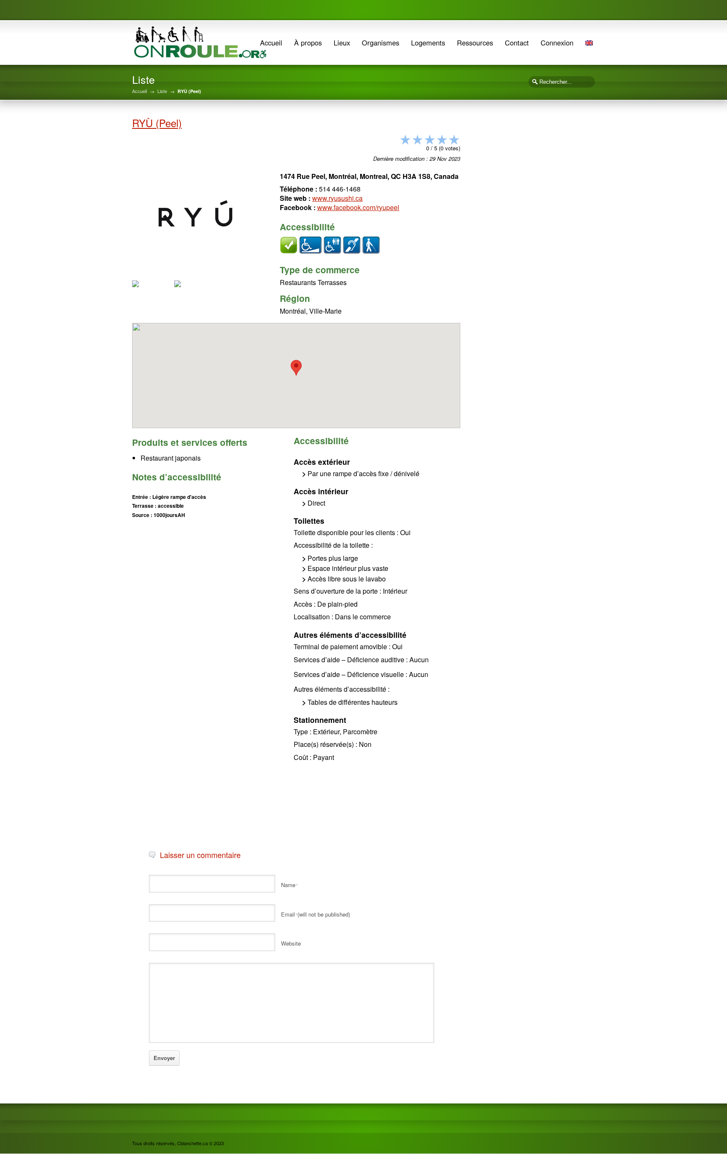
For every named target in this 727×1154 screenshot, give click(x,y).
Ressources (475, 42)
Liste (162, 91)
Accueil (271, 42)
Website (291, 943)
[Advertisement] (195, 580)
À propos (308, 42)
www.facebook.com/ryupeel (358, 207)
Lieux (342, 42)
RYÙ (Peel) (157, 122)
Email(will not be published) (315, 914)
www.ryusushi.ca (337, 198)
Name (289, 885)
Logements (428, 42)
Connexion (557, 42)
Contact (517, 42)
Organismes (380, 42)
